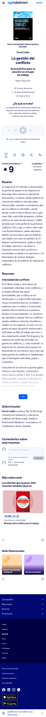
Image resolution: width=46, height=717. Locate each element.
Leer (23, 397)
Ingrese (12, 139)
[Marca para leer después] (14, 154)
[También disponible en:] (40, 154)
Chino (4, 644)
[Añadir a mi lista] (23, 154)
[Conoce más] (22, 163)
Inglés (4, 624)
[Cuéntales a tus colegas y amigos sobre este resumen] (31, 154)
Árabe (4, 658)
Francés (5, 653)
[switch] (23, 130)
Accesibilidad (7, 683)
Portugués (6, 648)
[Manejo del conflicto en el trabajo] (23, 501)
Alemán (5, 629)
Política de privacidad (10, 669)
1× (9, 130)
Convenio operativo (9, 678)
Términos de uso (8, 673)
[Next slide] (42, 540)
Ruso (4, 639)
